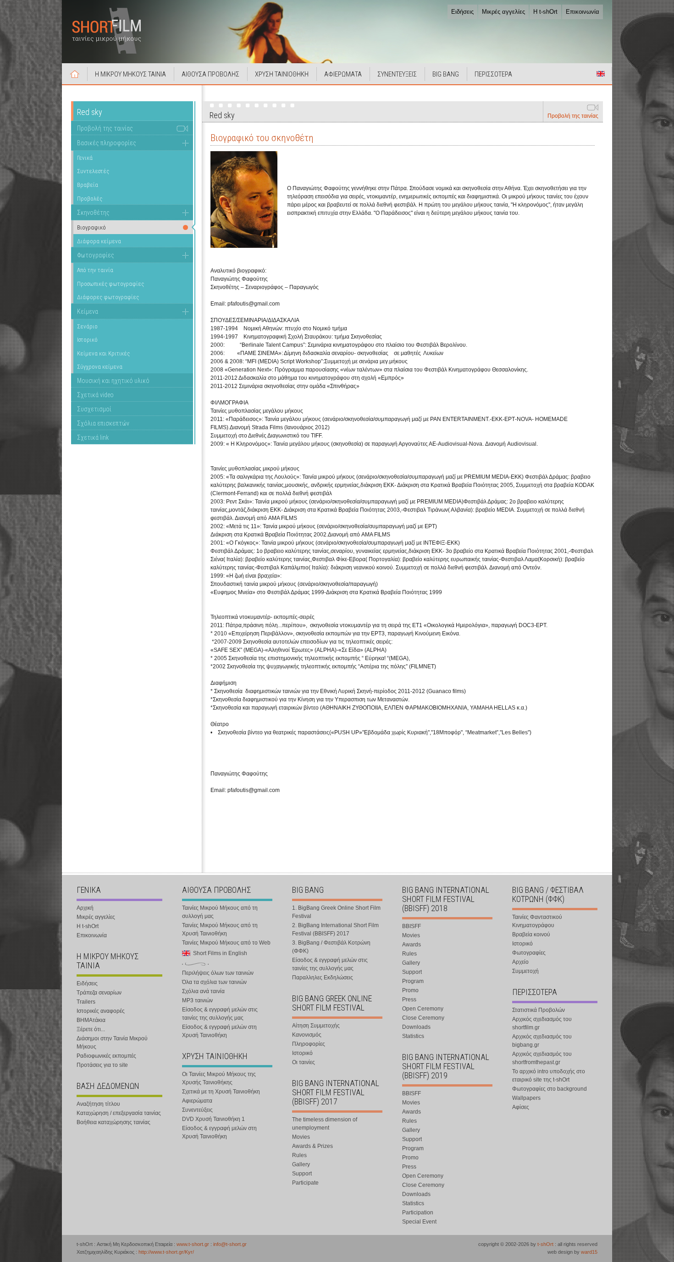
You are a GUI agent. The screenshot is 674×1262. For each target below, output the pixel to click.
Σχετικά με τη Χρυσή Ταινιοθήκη (221, 1091)
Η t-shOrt (545, 11)
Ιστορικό (87, 339)
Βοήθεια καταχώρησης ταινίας (113, 1122)
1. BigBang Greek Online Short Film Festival (336, 912)
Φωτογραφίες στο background (549, 1089)
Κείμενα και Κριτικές (103, 353)
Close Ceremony (423, 1018)
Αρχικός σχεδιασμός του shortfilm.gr (542, 1023)
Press (409, 999)
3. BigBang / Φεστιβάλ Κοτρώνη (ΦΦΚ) (331, 947)
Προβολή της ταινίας (572, 116)
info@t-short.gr (230, 1244)
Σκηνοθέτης (93, 212)
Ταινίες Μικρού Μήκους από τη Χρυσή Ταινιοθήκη (220, 929)
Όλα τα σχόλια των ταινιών (214, 982)
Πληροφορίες (308, 1044)
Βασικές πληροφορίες (106, 143)
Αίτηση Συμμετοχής (316, 1025)
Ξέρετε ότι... (91, 1029)
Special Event (419, 1221)
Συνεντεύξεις (197, 1110)
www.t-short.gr (193, 1244)
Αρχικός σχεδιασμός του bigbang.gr (542, 1040)
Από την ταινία (95, 270)
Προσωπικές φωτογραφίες (110, 283)
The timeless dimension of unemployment (324, 1123)
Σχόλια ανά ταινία (203, 991)
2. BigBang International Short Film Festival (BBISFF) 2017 (335, 929)
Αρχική (75, 73)
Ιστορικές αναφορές (101, 1011)
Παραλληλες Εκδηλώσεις (322, 977)
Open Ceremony (422, 1008)
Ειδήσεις (462, 11)
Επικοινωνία (582, 11)
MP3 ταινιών (197, 1000)
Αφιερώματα (197, 1101)
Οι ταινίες (303, 1062)
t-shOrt (545, 1244)
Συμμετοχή (525, 971)
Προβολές (89, 198)
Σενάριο (87, 326)
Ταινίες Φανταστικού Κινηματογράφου (537, 921)
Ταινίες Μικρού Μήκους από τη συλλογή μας (220, 912)
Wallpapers (526, 1098)
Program (413, 981)
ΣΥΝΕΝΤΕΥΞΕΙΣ (397, 74)
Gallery (301, 1164)
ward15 (589, 1252)
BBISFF (411, 926)
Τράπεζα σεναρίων (99, 992)
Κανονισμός (306, 1035)
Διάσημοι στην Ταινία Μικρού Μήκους (112, 1042)
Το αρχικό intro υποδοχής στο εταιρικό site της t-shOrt (548, 1075)
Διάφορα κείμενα (99, 241)
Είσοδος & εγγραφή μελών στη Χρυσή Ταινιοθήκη (219, 1031)
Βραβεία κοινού (531, 934)
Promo (410, 990)
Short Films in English (600, 73)
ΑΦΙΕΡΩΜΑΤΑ (343, 74)
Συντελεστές (93, 171)
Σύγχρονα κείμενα (99, 366)
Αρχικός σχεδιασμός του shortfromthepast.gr (542, 1058)
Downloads (416, 1027)
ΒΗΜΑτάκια (91, 1020)
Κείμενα (87, 311)
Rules (299, 1155)
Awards (411, 944)
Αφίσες (520, 1107)
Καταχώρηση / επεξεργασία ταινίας (119, 1113)
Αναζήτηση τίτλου (98, 1104)
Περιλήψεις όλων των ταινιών (218, 973)
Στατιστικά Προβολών (538, 1010)
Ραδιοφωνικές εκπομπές (106, 1056)
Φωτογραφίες (95, 255)
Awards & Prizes (312, 1146)
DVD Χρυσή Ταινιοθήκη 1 (213, 1119)
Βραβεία (87, 184)
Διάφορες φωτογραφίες (108, 297)
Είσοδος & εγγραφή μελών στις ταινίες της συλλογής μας (220, 1013)
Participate (305, 1183)
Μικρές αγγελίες (503, 11)
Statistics (413, 1036)
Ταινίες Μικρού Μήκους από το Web (226, 943)
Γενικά (85, 157)
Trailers (86, 1002)
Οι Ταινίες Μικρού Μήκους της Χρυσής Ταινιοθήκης (219, 1078)
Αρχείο (520, 962)
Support (302, 1173)
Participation (417, 1212)
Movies (301, 1137)
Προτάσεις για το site (102, 1065)
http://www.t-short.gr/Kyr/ (166, 1252)
